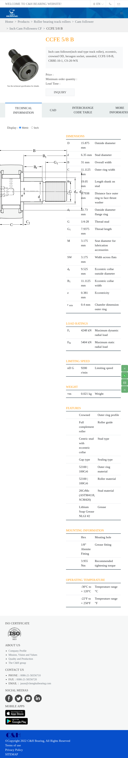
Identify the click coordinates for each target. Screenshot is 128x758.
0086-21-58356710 (30, 675)
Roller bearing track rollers (52, 21)
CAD (53, 110)
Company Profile (17, 650)
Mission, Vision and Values (22, 654)
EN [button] (98, 4)
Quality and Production (20, 658)
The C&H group (17, 662)
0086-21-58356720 (26, 679)
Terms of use (13, 745)
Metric (25, 127)
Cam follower (84, 21)
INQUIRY (60, 92)
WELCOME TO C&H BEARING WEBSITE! (33, 4)
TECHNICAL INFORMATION (23, 110)
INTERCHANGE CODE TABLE (83, 110)
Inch (36, 127)
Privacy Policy (14, 749)
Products (24, 21)
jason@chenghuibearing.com (35, 683)
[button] (123, 13)
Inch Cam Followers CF (26, 28)
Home (9, 21)
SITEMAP (11, 754)
